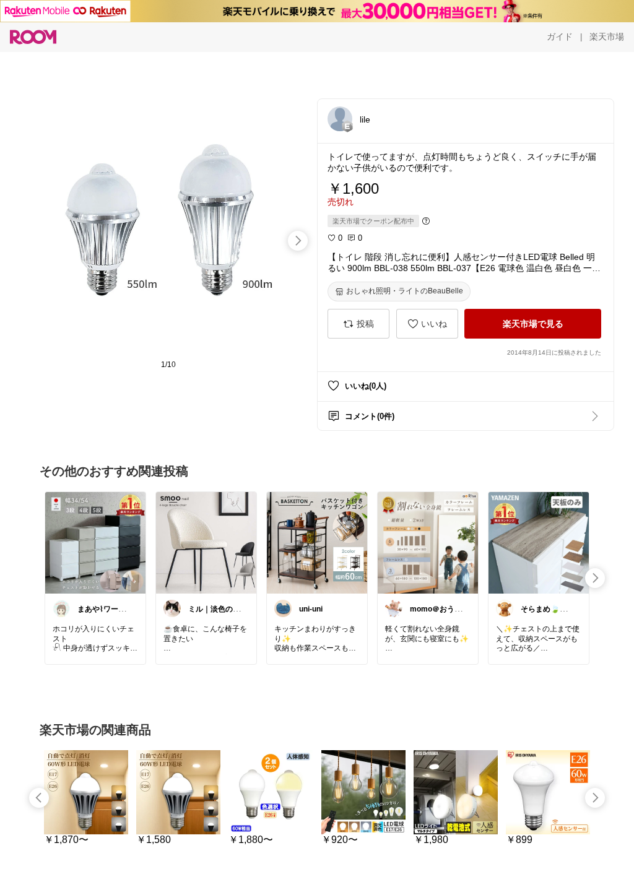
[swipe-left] (39, 798)
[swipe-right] (298, 241)
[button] (340, 118)
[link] (95, 542)
